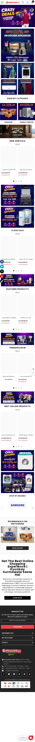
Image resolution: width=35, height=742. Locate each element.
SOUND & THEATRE (26, 122)
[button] (33, 508)
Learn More (17, 598)
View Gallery (17, 548)
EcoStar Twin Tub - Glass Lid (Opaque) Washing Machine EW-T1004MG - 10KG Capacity (26, 318)
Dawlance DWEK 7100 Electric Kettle (9, 170)
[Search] (23, 2)
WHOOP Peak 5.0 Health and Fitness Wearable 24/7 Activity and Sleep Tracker (26, 435)
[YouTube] (24, 674)
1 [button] (12, 24)
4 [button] (18, 24)
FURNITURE (8, 122)
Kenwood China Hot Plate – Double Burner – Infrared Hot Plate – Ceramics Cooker (26, 170)
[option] (17, 16)
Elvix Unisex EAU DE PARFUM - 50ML (26, 376)
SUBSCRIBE (17, 627)
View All (17, 144)
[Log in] (27, 2)
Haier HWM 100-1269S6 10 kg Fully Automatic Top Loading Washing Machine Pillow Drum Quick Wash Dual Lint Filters (9, 318)
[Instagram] (9, 674)
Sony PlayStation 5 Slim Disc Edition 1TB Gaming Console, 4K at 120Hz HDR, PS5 (9, 435)
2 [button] (14, 24)
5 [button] (20, 24)
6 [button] (22, 24)
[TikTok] (14, 674)
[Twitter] (29, 674)
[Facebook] (4, 674)
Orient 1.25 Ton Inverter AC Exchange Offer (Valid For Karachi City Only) (26, 259)
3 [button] (16, 24)
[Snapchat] (19, 674)
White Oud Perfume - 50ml (9, 376)
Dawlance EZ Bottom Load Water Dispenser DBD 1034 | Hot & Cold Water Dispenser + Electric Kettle (9, 259)
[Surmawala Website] (8, 112)
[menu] (2, 2)
